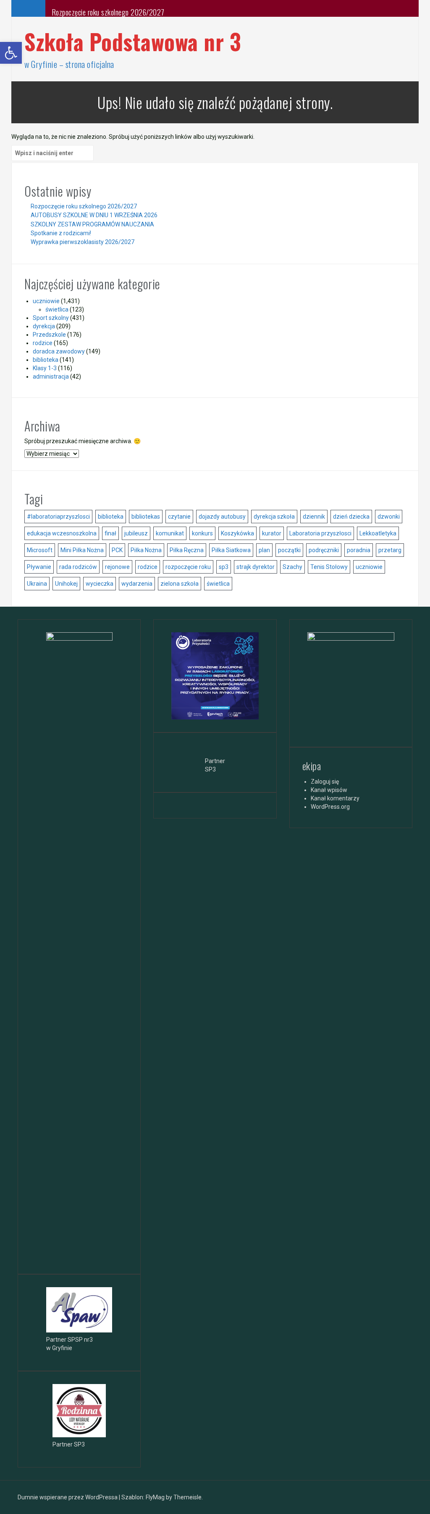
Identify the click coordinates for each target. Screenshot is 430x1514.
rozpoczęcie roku (188, 567)
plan (264, 550)
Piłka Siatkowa (231, 550)
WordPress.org (330, 806)
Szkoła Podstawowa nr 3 (132, 41)
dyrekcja (44, 326)
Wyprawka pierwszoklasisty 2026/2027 (82, 242)
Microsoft (39, 550)
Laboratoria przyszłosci (320, 533)
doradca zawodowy (59, 351)
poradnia (358, 550)
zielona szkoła (179, 583)
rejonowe (117, 567)
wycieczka (99, 583)
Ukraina (37, 583)
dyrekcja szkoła (274, 516)
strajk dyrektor (255, 567)
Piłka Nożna (146, 550)
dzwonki (389, 516)
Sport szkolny (51, 317)
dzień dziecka (351, 516)
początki (289, 550)
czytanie (179, 516)
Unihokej (66, 583)
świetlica (56, 309)
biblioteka (45, 359)
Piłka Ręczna (187, 550)
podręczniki (324, 550)
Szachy (292, 567)
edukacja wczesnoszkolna (62, 533)
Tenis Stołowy (329, 567)
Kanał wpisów (329, 790)
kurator (271, 533)
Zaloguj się (325, 781)
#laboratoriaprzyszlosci (58, 516)
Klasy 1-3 (45, 368)
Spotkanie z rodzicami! (61, 233)
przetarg (389, 550)
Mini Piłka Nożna (82, 550)
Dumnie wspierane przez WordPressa (68, 1497)
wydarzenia (136, 583)
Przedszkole (49, 334)
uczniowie (46, 301)
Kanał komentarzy (335, 798)
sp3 (223, 567)
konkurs (202, 533)
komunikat (170, 533)
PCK (117, 550)
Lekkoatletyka (377, 533)
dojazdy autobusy (222, 516)
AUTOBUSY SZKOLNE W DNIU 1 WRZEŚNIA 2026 (94, 215)
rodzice (42, 343)
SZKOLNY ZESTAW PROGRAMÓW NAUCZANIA (92, 224)
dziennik (314, 516)
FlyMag (155, 1497)
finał (110, 533)
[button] (11, 53)
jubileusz (136, 533)
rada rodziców (78, 567)
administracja (51, 376)
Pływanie (39, 567)
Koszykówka (237, 533)
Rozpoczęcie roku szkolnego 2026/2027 (108, 12)
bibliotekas (145, 516)
